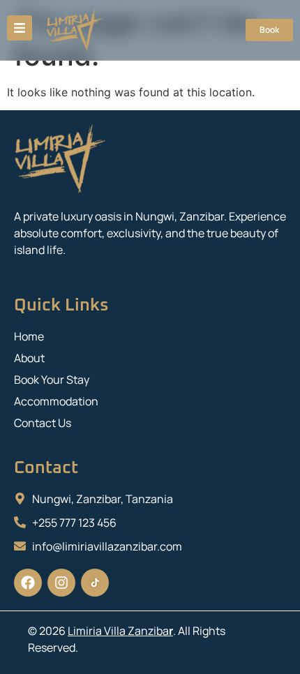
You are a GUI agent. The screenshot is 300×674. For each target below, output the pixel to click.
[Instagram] (61, 583)
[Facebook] (28, 583)
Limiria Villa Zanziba (118, 630)
